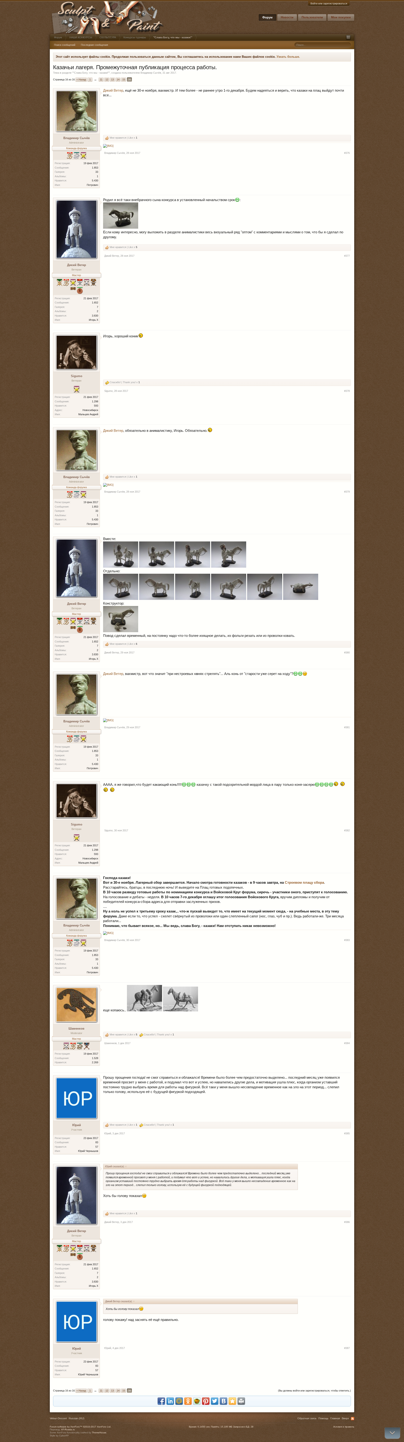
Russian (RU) (76, 1418)
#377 (347, 255)
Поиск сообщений (64, 44)
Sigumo (76, 376)
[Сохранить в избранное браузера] (232, 1401)
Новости (287, 17)
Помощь (323, 1418)
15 (123, 79)
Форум (267, 17)
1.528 (95, 1058)
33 (96, 171)
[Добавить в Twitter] (214, 1401)
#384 (347, 1043)
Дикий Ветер (113, 90)
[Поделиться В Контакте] (223, 1401)
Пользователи (312, 17)
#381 (347, 727)
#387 (347, 1348)
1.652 (95, 302)
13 (112, 79)
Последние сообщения (94, 44)
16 (129, 79)
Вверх (345, 1418)
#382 (347, 830)
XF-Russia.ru (68, 1429)
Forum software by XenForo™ (80, 1426)
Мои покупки (341, 17)
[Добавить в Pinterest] (205, 1401)
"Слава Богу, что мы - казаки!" (91, 72)
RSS (352, 1418)
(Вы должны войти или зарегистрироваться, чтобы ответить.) (314, 1390)
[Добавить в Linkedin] (170, 1401)
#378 (347, 390)
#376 (347, 152)
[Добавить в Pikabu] (197, 1401)
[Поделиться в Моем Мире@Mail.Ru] (179, 1401)
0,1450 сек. (204, 1426)
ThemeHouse (99, 1432)
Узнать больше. (288, 56)
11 (101, 79)
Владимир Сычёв (151, 72)
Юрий (76, 1125)
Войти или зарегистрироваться (328, 3)
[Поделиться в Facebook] (161, 1401)
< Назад (81, 79)
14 (118, 79)
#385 (347, 1133)
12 (106, 79)
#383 (347, 940)
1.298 (95, 401)
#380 (347, 652)
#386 (347, 1222)
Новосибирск (90, 410)
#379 (347, 491)
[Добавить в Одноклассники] (188, 1401)
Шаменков (76, 1028)
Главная (335, 1418)
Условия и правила (343, 1426)
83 (96, 1142)
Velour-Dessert (58, 1418)
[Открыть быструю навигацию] (348, 37)
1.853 (95, 167)
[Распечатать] (241, 1401)
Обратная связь (307, 1418)
